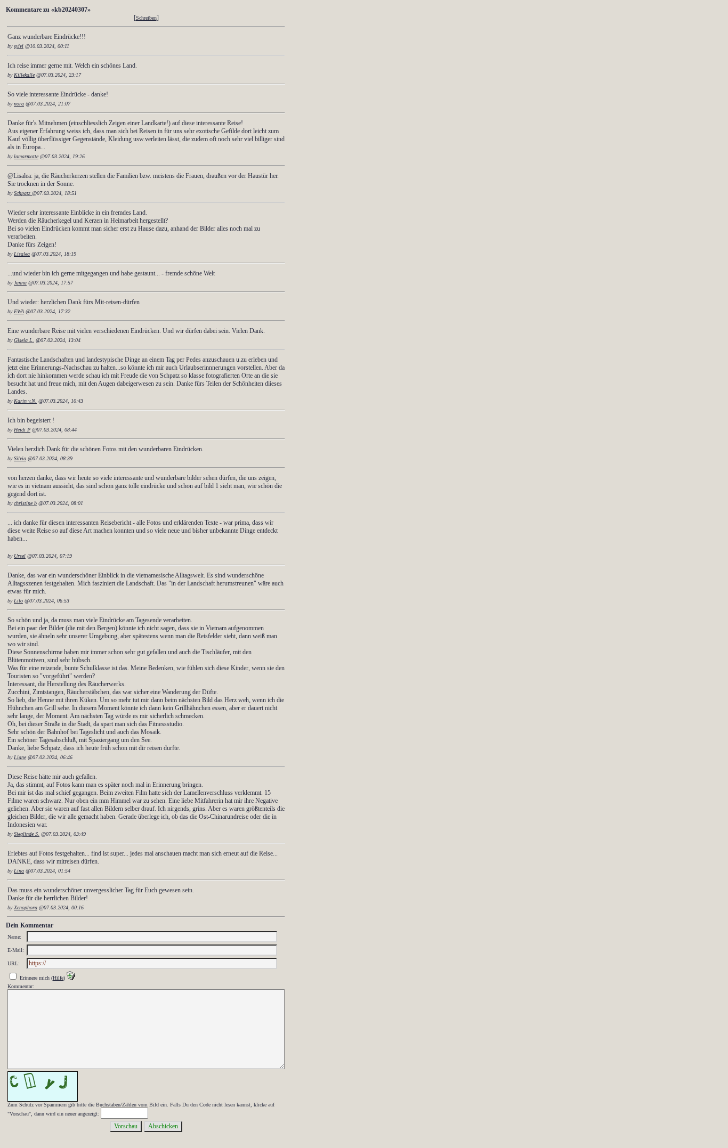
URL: (13, 963)
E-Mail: (15, 950)
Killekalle (24, 75)
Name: (14, 937)
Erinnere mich (35, 978)
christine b (25, 503)
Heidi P (22, 430)
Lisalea (22, 254)
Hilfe (58, 978)
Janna (20, 283)
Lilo (18, 601)
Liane (20, 757)
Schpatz (23, 193)
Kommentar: (20, 986)
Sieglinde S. (26, 834)
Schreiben (146, 18)
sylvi (18, 46)
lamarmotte (26, 156)
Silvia (20, 458)
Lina (19, 871)
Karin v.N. (25, 401)
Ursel (20, 556)
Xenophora (25, 907)
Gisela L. (24, 340)
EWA (19, 311)
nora (19, 104)
